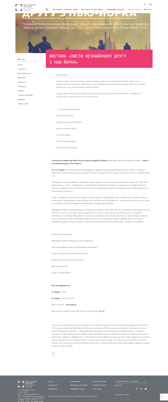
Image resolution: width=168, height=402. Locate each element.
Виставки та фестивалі (92, 9)
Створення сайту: (119, 394)
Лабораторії (53, 389)
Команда (21, 99)
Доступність (53, 385)
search (144, 4)
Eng (150, 4)
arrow (144, 381)
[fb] (136, 389)
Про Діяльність (24, 73)
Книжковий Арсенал (116, 9)
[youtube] (146, 389)
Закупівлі (22, 86)
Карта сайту (97, 389)
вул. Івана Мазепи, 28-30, (26, 390)
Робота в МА (23, 104)
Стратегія (22, 69)
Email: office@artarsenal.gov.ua (28, 394)
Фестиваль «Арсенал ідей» (65, 9)
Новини (20, 91)
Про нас (21, 59)
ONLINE (102, 311)
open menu (47, 9)
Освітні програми (99, 381)
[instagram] (141, 389)
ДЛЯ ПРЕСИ (118, 385)
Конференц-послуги (99, 385)
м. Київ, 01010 (23, 392)
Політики (21, 77)
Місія (20, 64)
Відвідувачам (75, 381)
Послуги (147, 9)
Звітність (22, 82)
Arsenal (25, 7)
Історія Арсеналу (25, 95)
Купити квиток (134, 9)
